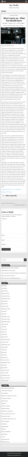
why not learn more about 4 (8, 275)
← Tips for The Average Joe (8, 203)
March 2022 (4, 357)
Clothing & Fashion (6, 398)
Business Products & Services (8, 395)
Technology (4, 434)
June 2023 (4, 329)
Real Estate (4, 424)
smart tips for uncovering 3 (8, 270)
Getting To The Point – (7, 192)
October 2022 (4, 342)
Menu (5, 1)
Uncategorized (5, 439)
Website (4, 244)
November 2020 (5, 378)
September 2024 (5, 308)
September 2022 (5, 344)
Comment (4, 218)
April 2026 (4, 288)
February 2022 (5, 360)
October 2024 (4, 306)
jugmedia (6, 23)
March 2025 (4, 303)
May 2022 (3, 352)
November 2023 (5, 319)
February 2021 (5, 370)
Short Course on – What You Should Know (14, 19)
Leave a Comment (21, 23)
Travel (3, 436)
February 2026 (5, 293)
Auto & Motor (4, 393)
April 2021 (4, 365)
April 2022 (4, 354)
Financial (3, 403)
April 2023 (4, 334)
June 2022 (4, 349)
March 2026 (4, 291)
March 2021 (4, 367)
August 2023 (4, 324)
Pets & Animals (5, 421)
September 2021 (5, 362)
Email (3, 240)
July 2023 (3, 326)
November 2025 (5, 296)
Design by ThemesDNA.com (14, 455)
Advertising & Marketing (7, 388)
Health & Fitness (14, 15)
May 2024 (3, 314)
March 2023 (4, 337)
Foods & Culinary (5, 406)
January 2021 (4, 372)
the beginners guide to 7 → (20, 205)
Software (3, 429)
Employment (4, 401)
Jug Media (14, 5)
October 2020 (4, 380)
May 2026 (3, 285)
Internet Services (5, 416)
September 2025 (5, 298)
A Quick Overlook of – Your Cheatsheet (11, 189)
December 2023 (5, 316)
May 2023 (3, 331)
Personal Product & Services (8, 418)
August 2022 (4, 347)
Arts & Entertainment (6, 390)
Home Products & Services (8, 413)
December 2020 (5, 375)
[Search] (26, 1)
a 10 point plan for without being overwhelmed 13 (13, 273)
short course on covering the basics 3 (10, 278)
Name (3, 235)
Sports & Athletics (6, 431)
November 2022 (5, 339)
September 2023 (5, 321)
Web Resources (5, 441)
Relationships (4, 426)
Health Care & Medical (7, 411)
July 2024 (3, 311)
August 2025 (4, 301)
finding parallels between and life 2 (10, 267)
